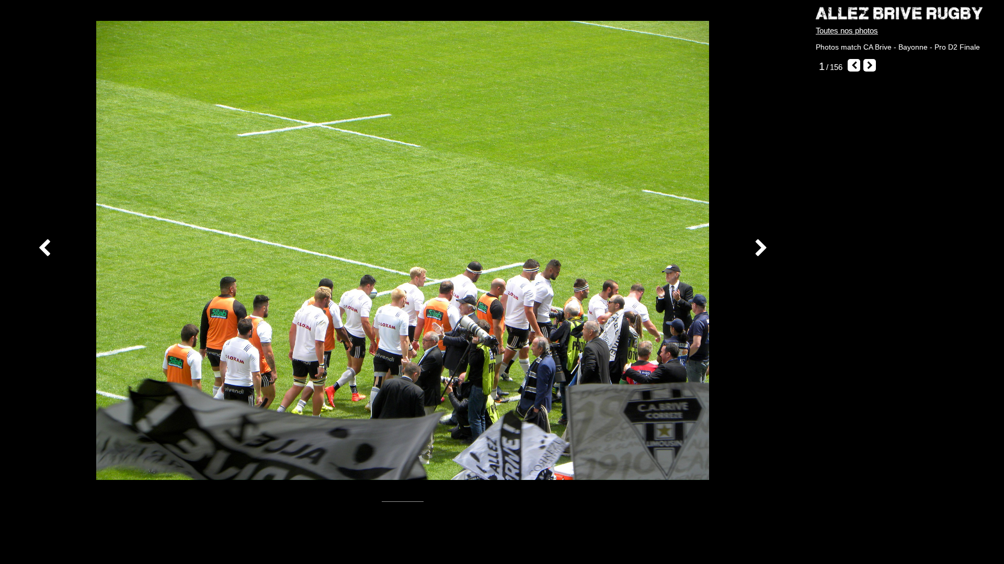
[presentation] (45, 248)
